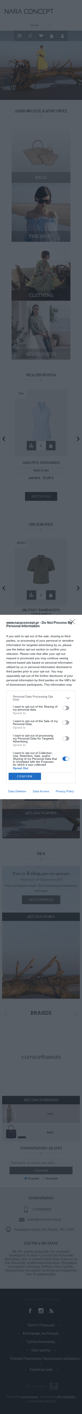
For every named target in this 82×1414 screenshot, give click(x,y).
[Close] (74, 623)
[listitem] (41, 698)
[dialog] (41, 707)
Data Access (41, 791)
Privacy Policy (65, 791)
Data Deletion (17, 791)
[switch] (65, 708)
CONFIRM (25, 776)
